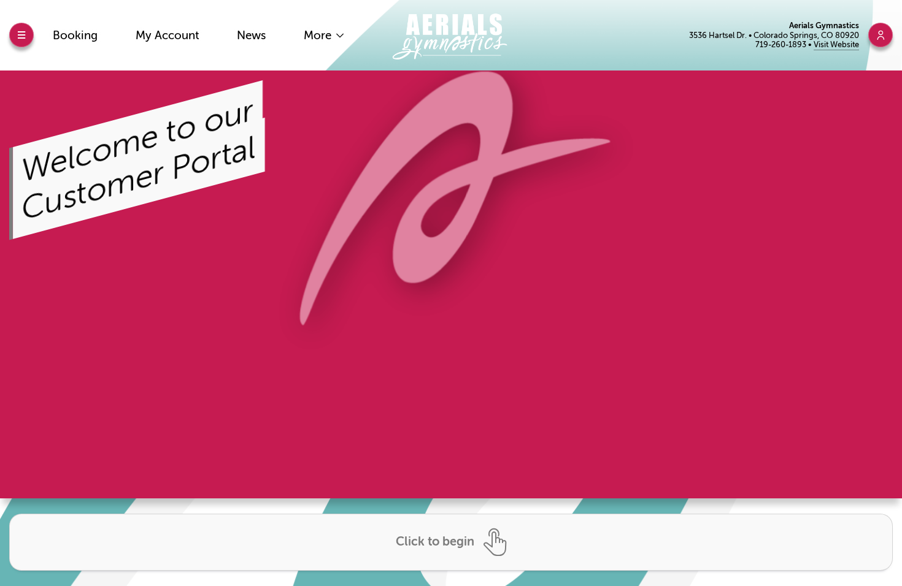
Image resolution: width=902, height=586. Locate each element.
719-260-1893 (781, 44)
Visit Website (836, 44)
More (319, 35)
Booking (75, 35)
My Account (167, 35)
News (251, 35)
